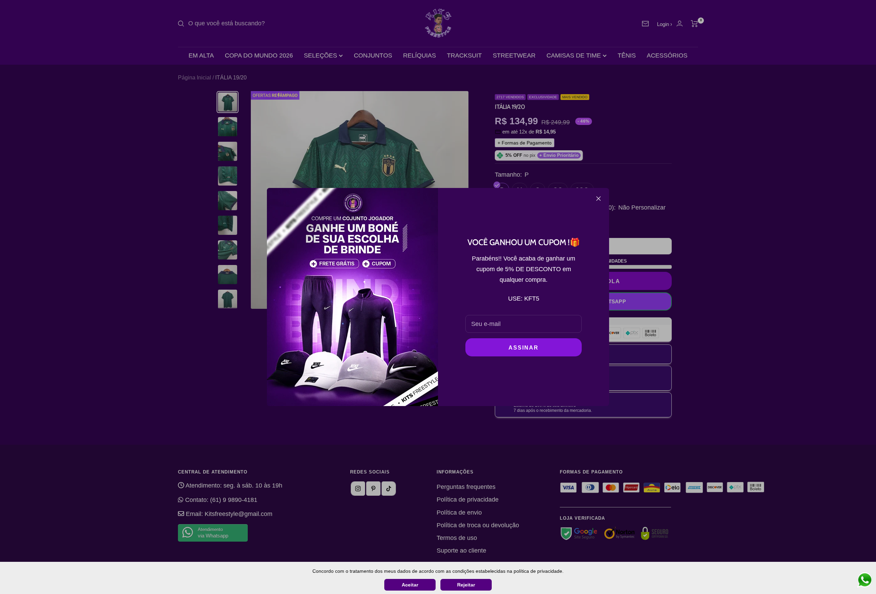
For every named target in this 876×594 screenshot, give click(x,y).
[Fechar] (598, 198)
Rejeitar (466, 584)
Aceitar (410, 584)
